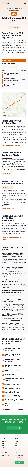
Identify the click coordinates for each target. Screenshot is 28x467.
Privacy (16, 447)
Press (3, 445)
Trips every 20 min (15, 27)
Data (3, 458)
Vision (16, 441)
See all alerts (6, 174)
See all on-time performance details (11, 238)
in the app (7, 285)
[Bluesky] (17, 457)
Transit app (10, 197)
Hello (3, 438)
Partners (4, 452)
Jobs (16, 445)
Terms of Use (18, 449)
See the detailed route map (11, 145)
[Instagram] (15, 457)
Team (16, 443)
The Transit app (18, 164)
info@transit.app (19, 455)
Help (3, 447)
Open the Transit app (7, 158)
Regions (4, 441)
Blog (3, 443)
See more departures (9, 67)
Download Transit (13, 428)
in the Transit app (15, 320)
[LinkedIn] (21, 457)
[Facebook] (19, 457)
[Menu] (25, 3)
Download (19, 462)
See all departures (8, 208)
